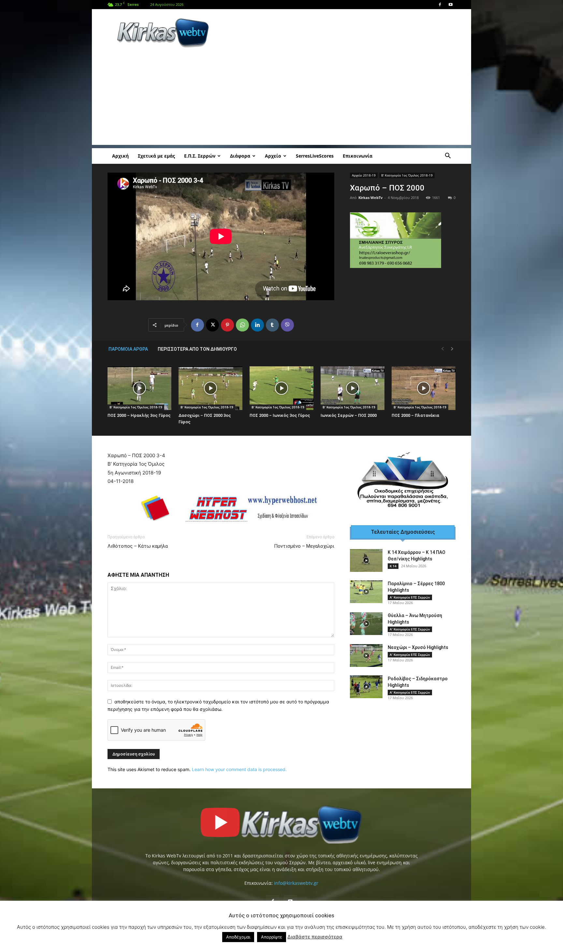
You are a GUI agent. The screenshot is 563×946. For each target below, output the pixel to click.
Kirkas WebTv (370, 197)
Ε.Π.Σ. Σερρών (199, 156)
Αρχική (120, 156)
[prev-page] (442, 349)
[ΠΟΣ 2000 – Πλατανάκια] (423, 388)
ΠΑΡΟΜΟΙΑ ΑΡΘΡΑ (128, 349)
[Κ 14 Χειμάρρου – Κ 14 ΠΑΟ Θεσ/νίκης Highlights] (366, 552)
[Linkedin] (257, 325)
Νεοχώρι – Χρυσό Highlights (418, 639)
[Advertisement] (336, 33)
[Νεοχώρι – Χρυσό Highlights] (366, 647)
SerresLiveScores (315, 156)
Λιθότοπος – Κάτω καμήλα (138, 550)
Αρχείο (273, 156)
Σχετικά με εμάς (156, 156)
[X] (212, 325)
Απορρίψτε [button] (271, 936)
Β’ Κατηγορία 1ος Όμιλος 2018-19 (407, 175)
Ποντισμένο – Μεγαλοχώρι (304, 550)
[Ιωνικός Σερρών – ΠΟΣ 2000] (352, 388)
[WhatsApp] (242, 325)
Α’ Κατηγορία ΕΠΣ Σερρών (410, 589)
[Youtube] (450, 4)
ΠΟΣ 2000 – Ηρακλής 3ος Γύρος (139, 415)
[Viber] (287, 325)
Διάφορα (240, 156)
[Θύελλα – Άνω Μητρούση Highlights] (366, 615)
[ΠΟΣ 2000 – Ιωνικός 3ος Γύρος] (281, 388)
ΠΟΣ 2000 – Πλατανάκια (415, 415)
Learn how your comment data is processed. (239, 773)
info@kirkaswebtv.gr (296, 887)
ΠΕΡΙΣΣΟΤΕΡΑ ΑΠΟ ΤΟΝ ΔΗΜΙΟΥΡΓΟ (197, 349)
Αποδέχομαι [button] (238, 936)
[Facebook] (440, 4)
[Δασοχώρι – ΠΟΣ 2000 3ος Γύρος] (210, 388)
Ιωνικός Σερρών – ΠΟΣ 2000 (349, 415)
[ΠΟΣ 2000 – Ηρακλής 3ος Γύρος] (139, 388)
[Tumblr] (272, 325)
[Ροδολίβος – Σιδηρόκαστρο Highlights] (366, 679)
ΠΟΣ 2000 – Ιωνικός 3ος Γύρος (280, 415)
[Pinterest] (227, 325)
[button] (447, 156)
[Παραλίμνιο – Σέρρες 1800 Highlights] (366, 583)
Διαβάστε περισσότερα (314, 937)
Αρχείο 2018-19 (364, 175)
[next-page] (452, 349)
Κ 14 (393, 558)
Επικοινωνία (357, 156)
